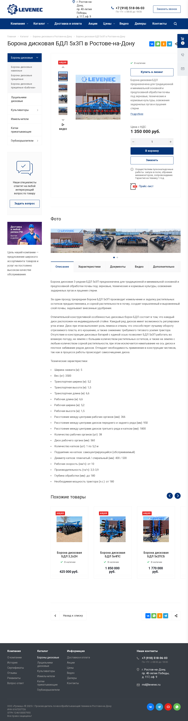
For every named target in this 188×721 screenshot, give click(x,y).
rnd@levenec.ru (151, 684)
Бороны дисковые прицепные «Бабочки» (23, 85)
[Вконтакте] (150, 707)
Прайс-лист (146, 186)
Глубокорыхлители (22, 140)
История (12, 662)
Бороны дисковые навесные (21, 69)
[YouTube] (168, 707)
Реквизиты (14, 678)
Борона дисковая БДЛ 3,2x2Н (69, 554)
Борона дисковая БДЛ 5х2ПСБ (156, 554)
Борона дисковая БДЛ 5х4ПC (112, 554)
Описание (62, 266)
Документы (118, 266)
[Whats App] (177, 707)
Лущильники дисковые (18, 99)
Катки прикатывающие (21, 130)
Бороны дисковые (22, 57)
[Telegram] (169, 43)
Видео (124, 23)
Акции (92, 23)
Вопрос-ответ (15, 683)
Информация (76, 651)
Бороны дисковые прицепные (21, 77)
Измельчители (20, 119)
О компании (14, 657)
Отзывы (12, 672)
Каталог (39, 23)
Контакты (159, 23)
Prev (63, 67)
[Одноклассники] (163, 43)
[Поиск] (175, 23)
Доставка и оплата (68, 23)
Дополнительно (163, 266)
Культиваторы (20, 110)
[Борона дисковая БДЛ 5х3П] (98, 97)
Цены (107, 23)
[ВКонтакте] (151, 43)
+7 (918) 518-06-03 (130, 8)
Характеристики (89, 266)
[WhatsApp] (157, 43)
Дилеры (140, 23)
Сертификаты (15, 667)
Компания (18, 23)
